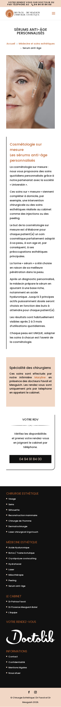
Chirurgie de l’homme (19, 520)
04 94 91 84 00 (30, 459)
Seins (11, 504)
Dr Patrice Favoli (17, 601)
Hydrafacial (14, 564)
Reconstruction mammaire (22, 515)
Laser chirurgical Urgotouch (23, 531)
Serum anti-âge (16, 586)
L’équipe (12, 612)
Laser (11, 569)
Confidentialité (16, 662)
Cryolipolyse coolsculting (22, 558)
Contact (13, 656)
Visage (12, 498)
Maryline (40, 377)
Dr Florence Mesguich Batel (22, 607)
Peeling (12, 580)
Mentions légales (17, 667)
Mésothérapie (15, 574)
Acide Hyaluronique (18, 547)
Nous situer (14, 673)
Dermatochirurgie (17, 526)
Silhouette (14, 509)
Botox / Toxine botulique (21, 552)
